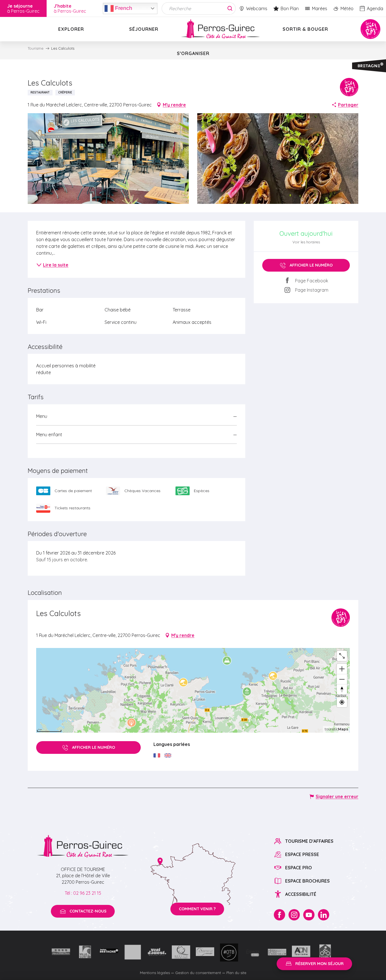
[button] (108, 158)
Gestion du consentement (198, 972)
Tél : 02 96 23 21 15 (83, 893)
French (123, 8)
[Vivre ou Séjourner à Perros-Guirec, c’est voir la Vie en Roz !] (220, 29)
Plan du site (236, 972)
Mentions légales (155, 972)
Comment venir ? (197, 908)
